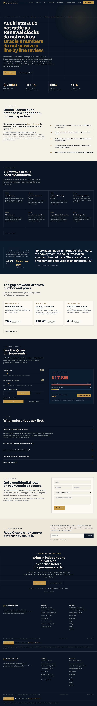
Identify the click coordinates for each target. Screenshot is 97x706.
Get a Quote (88, 2)
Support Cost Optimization (48, 624)
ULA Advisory (44, 618)
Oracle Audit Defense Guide (76, 607)
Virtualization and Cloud (47, 621)
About (79, 2)
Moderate (23, 393)
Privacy (88, 638)
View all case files (11, 331)
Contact (71, 629)
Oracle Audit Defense (46, 607)
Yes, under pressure (34, 401)
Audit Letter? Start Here (75, 660)
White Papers (60, 2)
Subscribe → (89, 535)
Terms (92, 638)
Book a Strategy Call (25, 72)
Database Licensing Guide (75, 612)
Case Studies (51, 2)
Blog (44, 2)
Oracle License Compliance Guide (77, 610)
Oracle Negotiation (46, 626)
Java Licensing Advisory (47, 615)
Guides (38, 2)
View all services (10, 233)
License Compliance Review (48, 610)
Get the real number (84, 395)
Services (31, 2)
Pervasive (37, 393)
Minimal (10, 393)
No (13, 401)
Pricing (71, 624)
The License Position (70, 2)
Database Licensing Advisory (48, 612)
